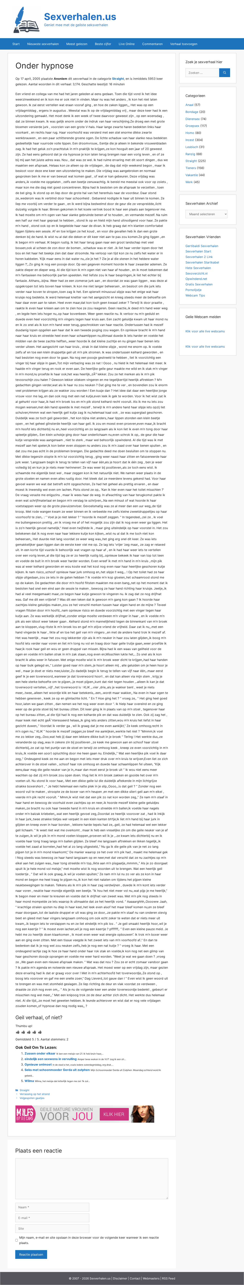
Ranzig (190, 154)
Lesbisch (191, 147)
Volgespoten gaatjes (32, 1098)
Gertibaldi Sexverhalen (201, 246)
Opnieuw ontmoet (38, 1064)
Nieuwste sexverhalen (43, 44)
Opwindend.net (196, 279)
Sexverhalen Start (198, 251)
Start (16, 44)
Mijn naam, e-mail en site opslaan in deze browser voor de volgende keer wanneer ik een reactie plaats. (89, 1240)
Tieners (190, 168)
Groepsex (192, 126)
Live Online (127, 44)
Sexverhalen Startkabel (202, 262)
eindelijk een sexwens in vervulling (51, 1059)
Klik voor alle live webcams (205, 331)
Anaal (189, 105)
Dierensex (192, 119)
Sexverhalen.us (80, 16)
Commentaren (152, 44)
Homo (189, 133)
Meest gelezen (76, 44)
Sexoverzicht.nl (196, 273)
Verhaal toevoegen (183, 44)
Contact (135, 1278)
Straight (118, 79)
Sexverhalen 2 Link (199, 257)
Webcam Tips (195, 295)
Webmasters (151, 1278)
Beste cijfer (103, 44)
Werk (189, 182)
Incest (189, 140)
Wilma (29, 1081)
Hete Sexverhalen (198, 268)
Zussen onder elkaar (40, 1053)
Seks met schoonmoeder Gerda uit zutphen (57, 1070)
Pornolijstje (193, 290)
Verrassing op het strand (35, 1094)
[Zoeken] (224, 72)
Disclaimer (120, 1278)
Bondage (191, 112)
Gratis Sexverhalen (199, 284)
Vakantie (191, 175)
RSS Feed (168, 1278)
